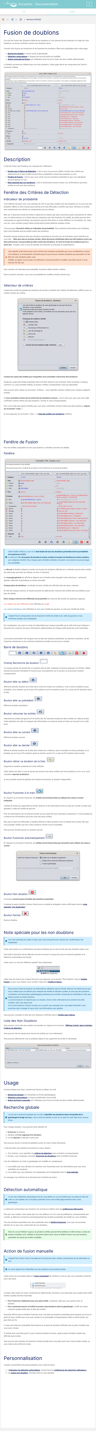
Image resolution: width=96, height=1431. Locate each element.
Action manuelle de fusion (19, 59)
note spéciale (72, 1172)
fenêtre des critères (66, 1015)
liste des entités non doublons (51, 414)
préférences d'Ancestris (73, 1209)
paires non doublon (19, 1373)
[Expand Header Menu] (89, 4)
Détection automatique (17, 56)
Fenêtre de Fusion (15, 177)
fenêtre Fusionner (58, 1222)
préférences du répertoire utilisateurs (70, 1370)
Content (72, 11)
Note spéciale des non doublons (21, 182)
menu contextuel (41, 1276)
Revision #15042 (34, 19)
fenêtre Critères (55, 982)
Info (24, 11)
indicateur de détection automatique (24, 1370)
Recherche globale (16, 53)
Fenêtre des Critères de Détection (22, 171)
